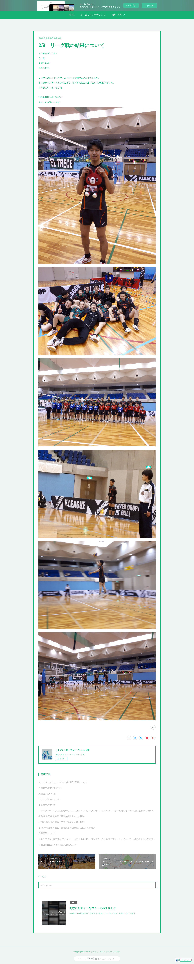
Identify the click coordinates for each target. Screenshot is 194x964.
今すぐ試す (131, 5)
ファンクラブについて (49, 799)
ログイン (149, 5)
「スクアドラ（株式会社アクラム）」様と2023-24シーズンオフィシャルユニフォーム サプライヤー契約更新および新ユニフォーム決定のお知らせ (97, 838)
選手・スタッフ (118, 14)
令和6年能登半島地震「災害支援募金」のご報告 (61, 816)
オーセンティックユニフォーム (93, 14)
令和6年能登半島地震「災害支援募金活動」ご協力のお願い (66, 827)
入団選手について (46, 793)
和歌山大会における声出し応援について (57, 844)
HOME (72, 14)
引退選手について (46, 804)
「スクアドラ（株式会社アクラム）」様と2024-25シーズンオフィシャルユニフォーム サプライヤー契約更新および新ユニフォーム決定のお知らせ (97, 810)
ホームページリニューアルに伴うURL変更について (62, 782)
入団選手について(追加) (49, 787)
